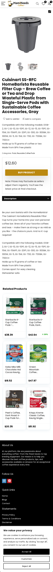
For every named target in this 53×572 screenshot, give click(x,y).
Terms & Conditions (11, 518)
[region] (26, 549)
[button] (49, 11)
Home (5, 496)
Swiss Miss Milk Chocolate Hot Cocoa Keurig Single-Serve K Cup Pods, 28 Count (13, 373)
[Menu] (3, 3)
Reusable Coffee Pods (26, 153)
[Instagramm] (4, 481)
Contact (6, 503)
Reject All (26, 566)
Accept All (26, 551)
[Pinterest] (9, 481)
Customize (26, 559)
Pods (14, 153)
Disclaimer (7, 522)
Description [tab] (10, 198)
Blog (4, 499)
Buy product (26, 172)
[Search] (37, 3)
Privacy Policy (8, 515)
